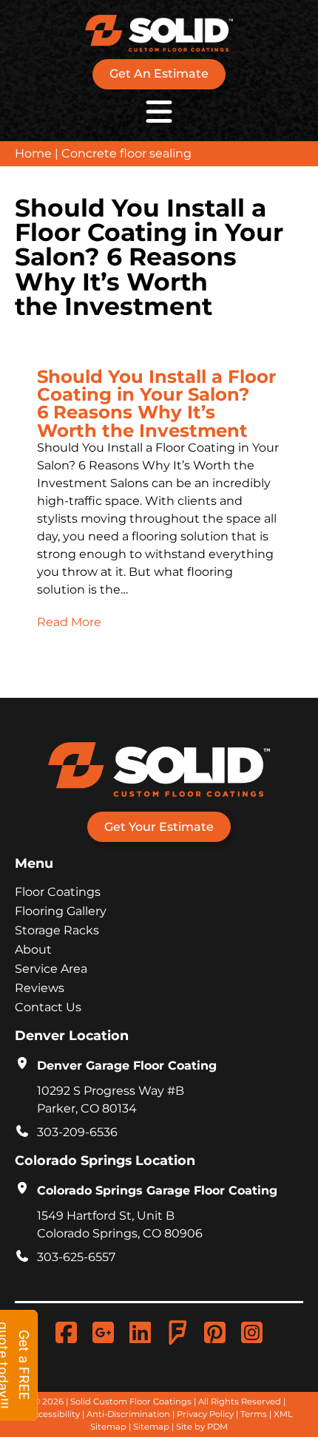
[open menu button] (159, 111)
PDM (217, 1426)
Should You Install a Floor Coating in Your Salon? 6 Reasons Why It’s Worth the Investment (156, 403)
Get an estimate (159, 74)
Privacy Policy (205, 1414)
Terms (253, 1414)
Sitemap (151, 1426)
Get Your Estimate (159, 827)
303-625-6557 (76, 1257)
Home (33, 153)
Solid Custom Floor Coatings (131, 1401)
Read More (69, 622)
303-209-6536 (77, 1132)
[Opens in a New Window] (106, 1333)
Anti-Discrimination (128, 1414)
